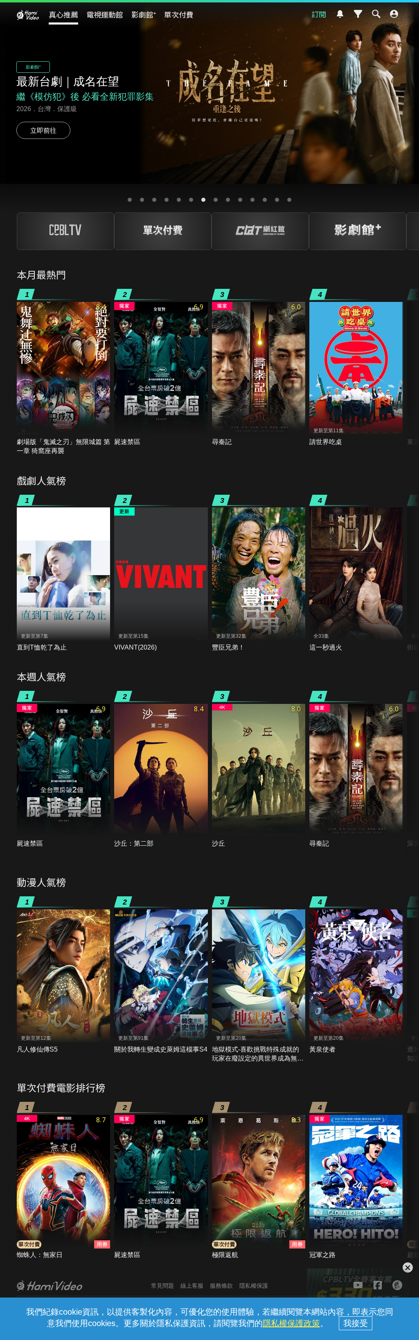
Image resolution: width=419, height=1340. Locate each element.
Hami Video (28, 14)
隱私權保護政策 (291, 1323)
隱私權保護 (253, 1285)
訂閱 (318, 14)
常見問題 (162, 1285)
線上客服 (191, 1285)
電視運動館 (104, 14)
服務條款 (221, 1285)
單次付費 (179, 14)
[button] (130, 200)
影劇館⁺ (143, 14)
